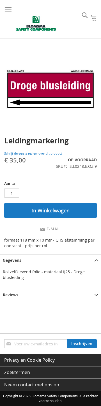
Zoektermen (17, 372)
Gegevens (12, 260)
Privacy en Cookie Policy (29, 360)
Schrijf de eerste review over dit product (33, 153)
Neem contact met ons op (31, 385)
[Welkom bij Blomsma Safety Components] (36, 23)
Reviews (10, 294)
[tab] (50, 260)
